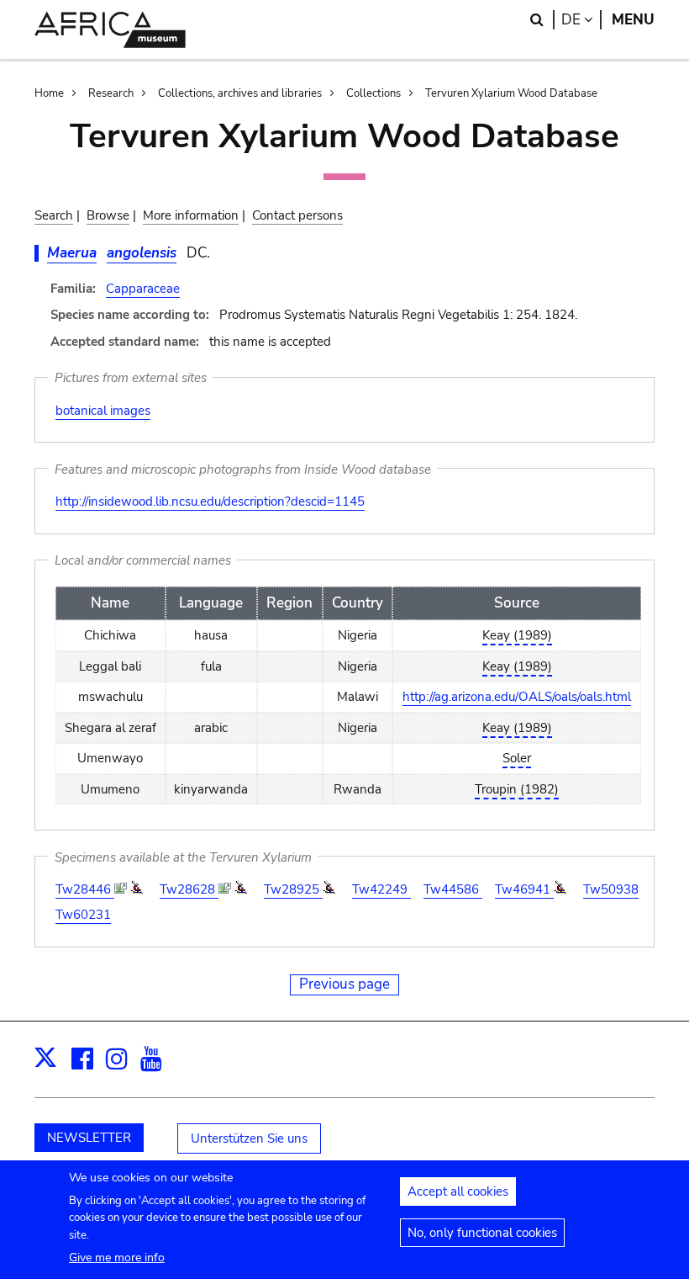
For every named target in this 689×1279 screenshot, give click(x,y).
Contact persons (297, 215)
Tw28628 (189, 889)
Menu (633, 19)
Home (49, 93)
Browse (108, 215)
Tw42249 (381, 889)
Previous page (344, 984)
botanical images (102, 410)
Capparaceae (143, 288)
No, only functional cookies (482, 1232)
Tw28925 (293, 889)
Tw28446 (84, 889)
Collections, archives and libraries (240, 93)
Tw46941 (524, 889)
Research (111, 93)
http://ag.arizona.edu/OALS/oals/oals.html (516, 696)
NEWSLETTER (89, 1137)
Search (53, 215)
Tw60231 (83, 914)
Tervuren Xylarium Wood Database (511, 93)
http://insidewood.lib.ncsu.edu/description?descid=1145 (210, 501)
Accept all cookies (458, 1191)
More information (191, 215)
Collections (373, 93)
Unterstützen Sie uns (249, 1138)
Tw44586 (452, 889)
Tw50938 (611, 889)
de (581, 19)
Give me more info (117, 1257)
